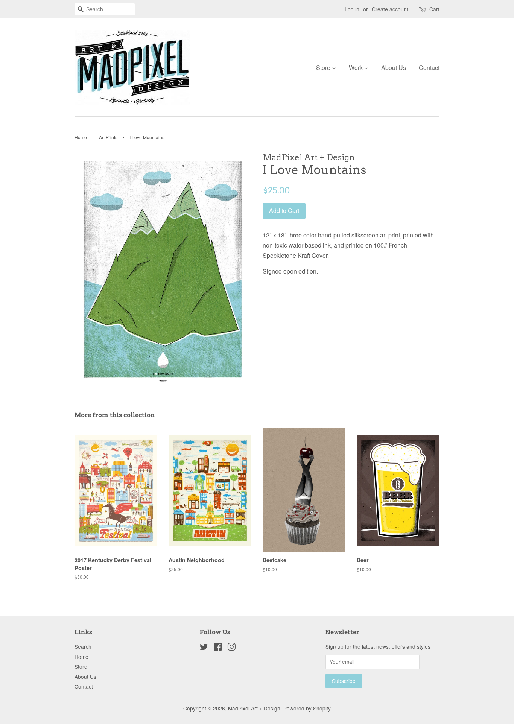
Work (356, 67)
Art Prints (108, 137)
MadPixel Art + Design (254, 708)
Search (83, 646)
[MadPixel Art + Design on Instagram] (231, 648)
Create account (390, 9)
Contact (429, 67)
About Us (393, 67)
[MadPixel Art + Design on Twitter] (204, 648)
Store (324, 67)
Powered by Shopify (307, 708)
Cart (434, 9)
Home (81, 137)
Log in (352, 9)
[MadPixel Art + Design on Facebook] (217, 648)
